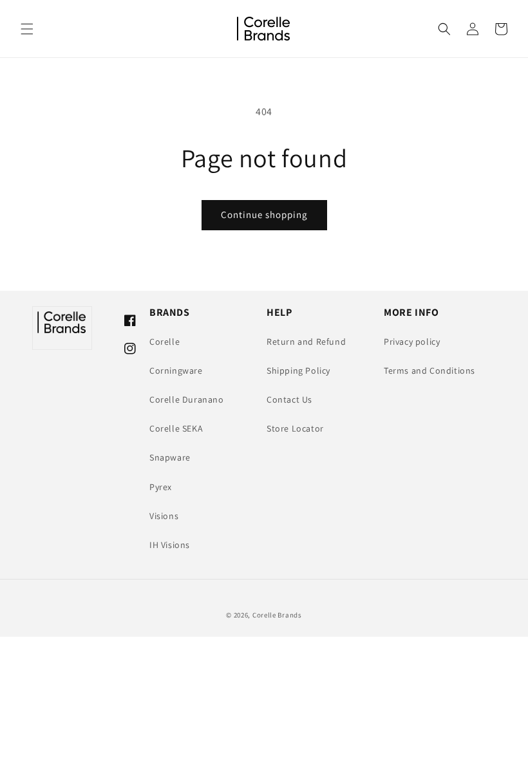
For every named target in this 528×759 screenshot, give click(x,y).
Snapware (170, 457)
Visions (163, 516)
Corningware (176, 370)
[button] (27, 29)
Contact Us (289, 399)
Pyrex (160, 487)
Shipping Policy (298, 370)
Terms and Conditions (429, 370)
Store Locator (295, 428)
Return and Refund (306, 341)
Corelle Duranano (186, 399)
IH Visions (169, 545)
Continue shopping (264, 214)
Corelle (164, 341)
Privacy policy (412, 341)
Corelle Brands (277, 614)
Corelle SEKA (176, 428)
